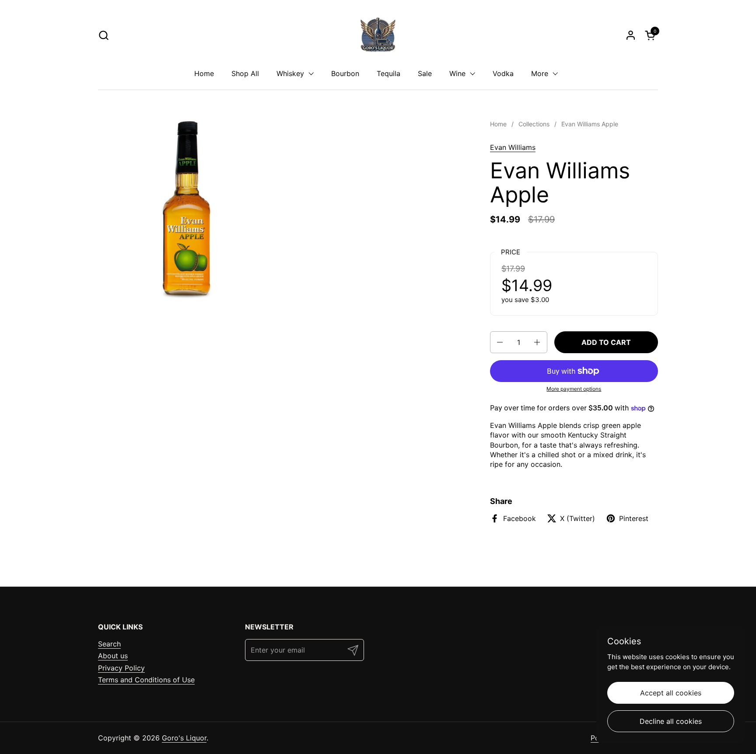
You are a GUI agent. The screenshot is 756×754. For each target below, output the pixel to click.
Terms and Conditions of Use (146, 679)
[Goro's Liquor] (378, 35)
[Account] (630, 35)
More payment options (573, 389)
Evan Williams (513, 147)
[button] (103, 35)
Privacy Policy (121, 668)
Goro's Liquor (184, 737)
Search (109, 643)
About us (113, 655)
